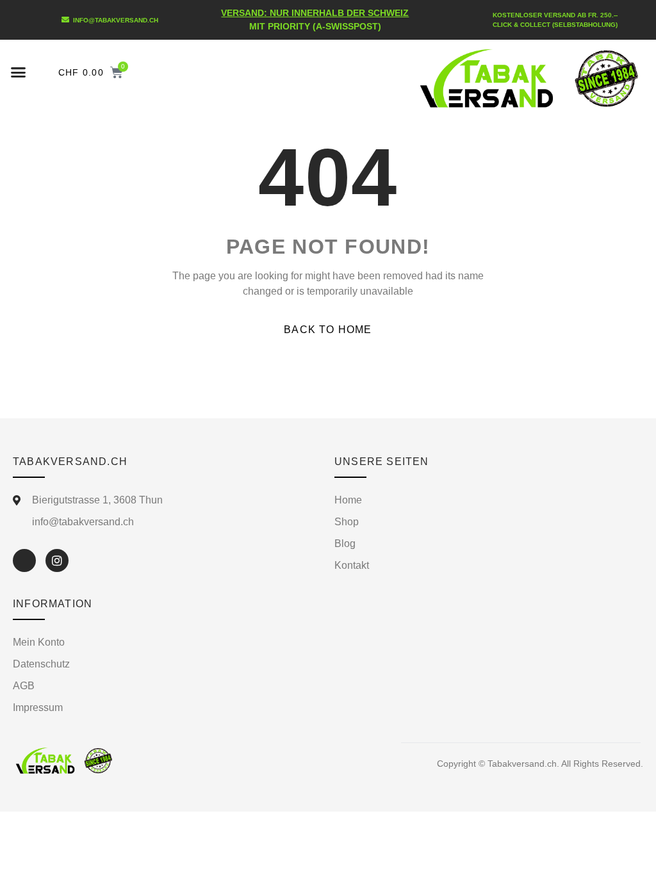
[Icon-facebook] (24, 560)
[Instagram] (57, 560)
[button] (18, 72)
